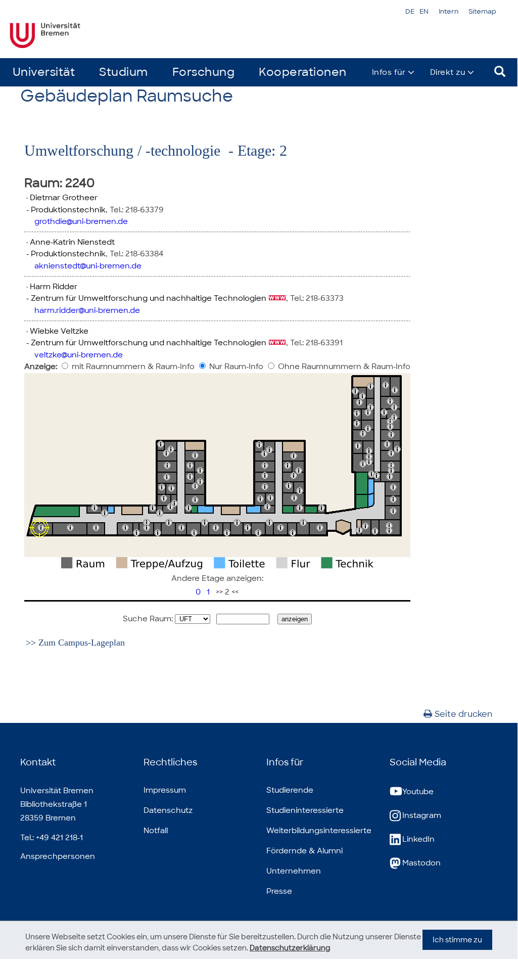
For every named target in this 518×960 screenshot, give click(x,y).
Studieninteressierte (305, 810)
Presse (279, 891)
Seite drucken (463, 714)
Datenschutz (168, 810)
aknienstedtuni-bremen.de (88, 266)
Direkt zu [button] (447, 72)
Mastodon (421, 863)
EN (424, 11)
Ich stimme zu (457, 939)
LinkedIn (418, 839)
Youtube (418, 792)
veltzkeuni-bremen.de (78, 355)
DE (409, 11)
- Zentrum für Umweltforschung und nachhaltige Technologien (145, 298)
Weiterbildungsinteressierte (318, 831)
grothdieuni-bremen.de (81, 221)
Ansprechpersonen (57, 856)
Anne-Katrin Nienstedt (72, 242)
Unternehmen (293, 871)
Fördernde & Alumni (304, 851)
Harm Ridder (53, 287)
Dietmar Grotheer (64, 198)
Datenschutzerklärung (290, 947)
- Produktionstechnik (65, 210)
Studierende (289, 790)
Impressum (165, 790)
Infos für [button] (389, 72)
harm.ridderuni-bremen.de (87, 310)
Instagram (421, 815)
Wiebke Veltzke (59, 331)
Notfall (156, 831)
